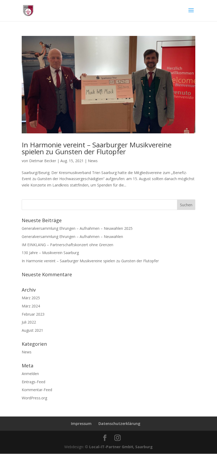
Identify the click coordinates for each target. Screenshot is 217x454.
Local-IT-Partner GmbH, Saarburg (121, 446)
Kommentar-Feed (37, 389)
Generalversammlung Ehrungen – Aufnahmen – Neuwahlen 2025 (77, 228)
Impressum (81, 423)
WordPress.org (34, 397)
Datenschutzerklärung (119, 423)
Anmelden (30, 373)
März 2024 (31, 305)
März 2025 (31, 297)
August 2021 (32, 330)
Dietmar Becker (42, 160)
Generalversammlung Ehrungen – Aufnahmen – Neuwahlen (72, 236)
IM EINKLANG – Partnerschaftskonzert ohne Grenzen (67, 244)
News (93, 160)
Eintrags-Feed (33, 381)
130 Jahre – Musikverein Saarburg (50, 252)
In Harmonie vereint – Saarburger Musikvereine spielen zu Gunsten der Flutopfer (96, 148)
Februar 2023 (33, 314)
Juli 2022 (29, 322)
